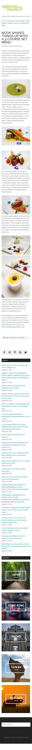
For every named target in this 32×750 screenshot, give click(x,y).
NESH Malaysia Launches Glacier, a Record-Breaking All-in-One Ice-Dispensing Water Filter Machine (16, 546)
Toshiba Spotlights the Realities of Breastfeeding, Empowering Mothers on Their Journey (16, 416)
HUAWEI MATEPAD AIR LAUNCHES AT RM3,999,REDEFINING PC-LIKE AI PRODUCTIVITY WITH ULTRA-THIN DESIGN (15, 487)
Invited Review (20, 21)
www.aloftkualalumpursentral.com (12, 327)
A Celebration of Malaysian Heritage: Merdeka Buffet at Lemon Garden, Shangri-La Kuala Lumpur (16, 510)
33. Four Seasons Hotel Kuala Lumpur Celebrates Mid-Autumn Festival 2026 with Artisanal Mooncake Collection (15, 427)
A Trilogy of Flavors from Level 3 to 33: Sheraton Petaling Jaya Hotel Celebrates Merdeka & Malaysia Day (14, 520)
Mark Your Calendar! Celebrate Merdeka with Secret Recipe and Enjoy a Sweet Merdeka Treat (15, 406)
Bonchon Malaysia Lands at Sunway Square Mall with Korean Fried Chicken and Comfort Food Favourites (15, 396)
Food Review (11, 21)
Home (3, 21)
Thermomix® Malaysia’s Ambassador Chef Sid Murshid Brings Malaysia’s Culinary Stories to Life (15, 445)
